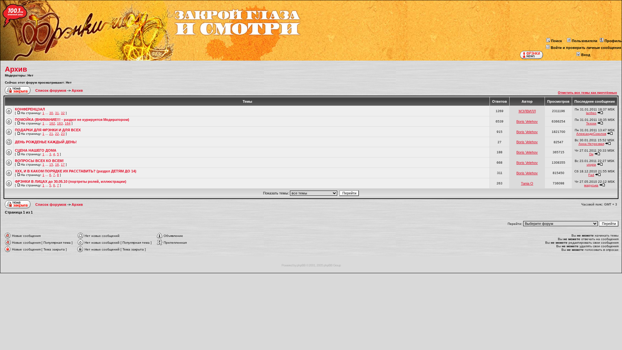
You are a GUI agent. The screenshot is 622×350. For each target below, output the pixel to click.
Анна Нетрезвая (591, 144)
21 (51, 133)
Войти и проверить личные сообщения (586, 48)
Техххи (591, 123)
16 (57, 164)
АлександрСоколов (591, 133)
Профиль (613, 41)
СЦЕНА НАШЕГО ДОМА (35, 150)
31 (57, 113)
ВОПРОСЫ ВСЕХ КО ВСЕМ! (39, 161)
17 (63, 164)
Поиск (556, 41)
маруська (591, 185)
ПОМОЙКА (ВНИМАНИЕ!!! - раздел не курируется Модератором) (72, 120)
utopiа (591, 164)
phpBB (301, 265)
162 (52, 123)
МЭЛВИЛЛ (527, 111)
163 (60, 123)
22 (57, 133)
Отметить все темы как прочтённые (587, 92)
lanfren (591, 113)
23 (63, 133)
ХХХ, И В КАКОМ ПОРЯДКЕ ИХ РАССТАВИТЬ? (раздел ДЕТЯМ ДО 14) (75, 171)
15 (51, 164)
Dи (591, 154)
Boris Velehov (527, 121)
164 (68, 123)
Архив (16, 69)
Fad (591, 175)
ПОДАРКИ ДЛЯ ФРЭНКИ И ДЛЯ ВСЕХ (48, 130)
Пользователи (584, 41)
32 (63, 113)
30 (51, 113)
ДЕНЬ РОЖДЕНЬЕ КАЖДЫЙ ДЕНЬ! (46, 142)
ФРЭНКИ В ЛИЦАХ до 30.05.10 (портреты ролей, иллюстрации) (70, 181)
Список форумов (51, 90)
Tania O (527, 183)
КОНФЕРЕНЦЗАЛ (30, 109)
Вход (585, 55)
